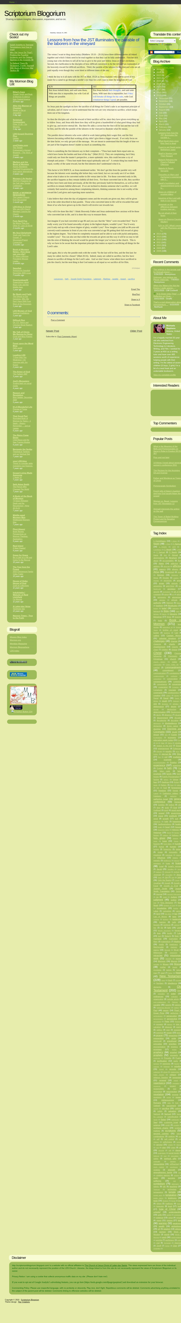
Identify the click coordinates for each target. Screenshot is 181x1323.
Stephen (173, 1161)
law (175, 914)
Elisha (170, 743)
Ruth (176, 1103)
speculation (175, 1156)
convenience (162, 684)
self (158, 1139)
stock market (158, 1167)
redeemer (156, 1072)
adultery (156, 566)
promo (174, 1049)
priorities (172, 1044)
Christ (157, 653)
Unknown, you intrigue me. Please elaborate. (165, 278)
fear (155, 782)
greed (155, 819)
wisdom (166, 1229)
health (160, 827)
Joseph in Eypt (171, 886)
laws (174, 916)
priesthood (171, 1041)
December (164, 98)
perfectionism (158, 1016)
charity (172, 644)
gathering (173, 796)
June (161, 115)
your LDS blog (20, 461)
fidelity (155, 785)
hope (164, 841)
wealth (161, 1226)
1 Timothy (163, 547)
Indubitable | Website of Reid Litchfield (20, 594)
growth (166, 818)
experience (159, 765)
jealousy (159, 872)
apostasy (171, 589)
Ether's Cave (19, 92)
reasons (156, 1066)
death (164, 701)
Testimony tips (19, 609)
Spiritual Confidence (21, 313)
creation (157, 695)
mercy (156, 950)
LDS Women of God (22, 311)
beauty (155, 608)
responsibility (158, 1089)
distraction (157, 726)
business (167, 633)
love (159, 933)
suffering (157, 1181)
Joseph (167, 883)
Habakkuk (156, 821)
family (169, 774)
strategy (156, 1170)
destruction (171, 709)
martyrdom (173, 939)
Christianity (172, 656)
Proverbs (167, 1058)
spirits (155, 1159)
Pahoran (175, 1002)
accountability (168, 561)
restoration (157, 1092)
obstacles (157, 987)
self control (169, 1139)
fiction (176, 782)
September (164, 107)
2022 (159, 75)
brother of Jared (170, 630)
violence (159, 1217)
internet (176, 860)
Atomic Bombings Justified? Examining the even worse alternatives (23, 169)
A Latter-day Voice (21, 606)
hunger (173, 846)
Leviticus (167, 925)
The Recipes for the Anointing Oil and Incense (166, 471)
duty (166, 735)
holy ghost (159, 838)
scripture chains (160, 1128)
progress (174, 1047)
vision (158, 1220)
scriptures (170, 1130)
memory (174, 947)
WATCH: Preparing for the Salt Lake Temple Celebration (22, 183)
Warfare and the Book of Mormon (21, 163)
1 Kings (174, 541)
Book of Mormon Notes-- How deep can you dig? (21, 251)
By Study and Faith (22, 294)
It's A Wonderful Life (22, 407)
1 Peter (167, 544)
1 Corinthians (159, 541)
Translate (168, 44)
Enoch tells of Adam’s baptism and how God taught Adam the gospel (167, 493)
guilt (176, 819)
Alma (156, 572)
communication (159, 673)
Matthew (107, 279)
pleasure (168, 1027)
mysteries (157, 970)
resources (156, 1086)
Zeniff (159, 1246)
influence (161, 858)
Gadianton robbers (170, 793)
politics (159, 1030)
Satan (163, 1119)
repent (176, 1080)
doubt (174, 732)
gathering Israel (160, 799)
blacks (164, 614)
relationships (175, 1072)
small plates (162, 1153)
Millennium (157, 953)
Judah (165, 897)
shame (170, 1145)
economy (172, 737)
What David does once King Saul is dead (168, 142)
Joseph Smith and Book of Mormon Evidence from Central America (23, 96)
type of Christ (167, 1209)
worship (159, 1240)
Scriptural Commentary (19, 121)
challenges (159, 641)
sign (164, 1147)
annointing (157, 586)
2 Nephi (167, 549)
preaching (173, 1035)
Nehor (170, 973)
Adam (161, 563)
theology (165, 1201)
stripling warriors (163, 1175)
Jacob (159, 869)
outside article (173, 999)
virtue (170, 1218)
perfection (174, 1013)
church (173, 659)
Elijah (162, 743)
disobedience (171, 723)
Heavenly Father (163, 830)
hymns (156, 849)
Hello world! (17, 348)
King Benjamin (166, 903)
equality (168, 751)
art (173, 594)
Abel (165, 555)
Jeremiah (157, 875)
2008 (159, 251)
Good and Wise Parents (22, 337)
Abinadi (175, 555)
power (169, 1032)
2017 (159, 89)
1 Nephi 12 (17, 477)
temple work (157, 1195)
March (162, 124)
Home (12, 2)
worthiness (169, 1240)
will (159, 1229)
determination (159, 712)
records (172, 1069)
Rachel (176, 1064)
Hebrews (175, 830)
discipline (174, 721)
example (167, 759)
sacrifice (131, 279)
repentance (159, 1083)
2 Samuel (160, 552)
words (167, 1234)
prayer (159, 1035)
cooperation (163, 687)
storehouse (174, 1167)
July (161, 113)
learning (162, 922)
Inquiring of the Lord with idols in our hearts (169, 199)
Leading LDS (19, 355)
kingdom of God (169, 905)
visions (170, 1220)
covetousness (173, 693)
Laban (155, 911)
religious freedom (160, 1078)
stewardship (158, 1164)
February (163, 127)
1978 (174, 547)
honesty (175, 838)
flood (172, 785)
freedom (162, 790)
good (166, 810)
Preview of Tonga (20, 409)
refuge (165, 1072)
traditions (169, 1204)
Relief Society (158, 1075)
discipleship (161, 721)
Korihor (175, 908)
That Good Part (20, 416)
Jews (159, 877)
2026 (159, 69)
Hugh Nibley (167, 844)
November (164, 101)
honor (155, 841)
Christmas (157, 659)
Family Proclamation (170, 777)
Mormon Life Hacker (22, 178)
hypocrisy (167, 849)
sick (157, 1147)
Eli (157, 743)
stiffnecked (174, 1164)
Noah (170, 980)
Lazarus (156, 919)
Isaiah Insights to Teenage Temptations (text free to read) (21, 47)
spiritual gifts (170, 1158)
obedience (172, 983)
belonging (175, 608)
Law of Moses (160, 917)
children (164, 650)
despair (156, 709)
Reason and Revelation (18, 394)
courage (172, 690)
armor (166, 595)
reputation (175, 1083)
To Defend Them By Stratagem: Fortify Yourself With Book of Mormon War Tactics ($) (22, 66)
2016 (159, 92)
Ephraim (159, 751)
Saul (155, 1122)
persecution (171, 1016)
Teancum (156, 1189)
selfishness (167, 1142)
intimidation (157, 863)
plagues (169, 1024)
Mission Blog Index (18, 637)
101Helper (136, 268)
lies (154, 928)
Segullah (17, 268)
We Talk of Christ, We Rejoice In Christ (22, 333)
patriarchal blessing (163, 1008)
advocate (166, 566)
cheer (155, 650)
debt (155, 704)
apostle (156, 592)
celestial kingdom (167, 638)
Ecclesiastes (157, 737)
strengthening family (162, 1172)
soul (165, 1156)
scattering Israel (171, 1122)
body (160, 621)
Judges (174, 897)
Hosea (176, 841)
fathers (166, 779)
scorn (167, 1125)
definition (176, 704)
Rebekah (166, 1066)
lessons (156, 925)
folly (158, 788)
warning (163, 1223)
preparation (158, 1038)
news (163, 980)
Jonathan (157, 883)
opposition (161, 994)
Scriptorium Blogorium (34, 13)
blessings (157, 617)
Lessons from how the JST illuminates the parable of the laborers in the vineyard (93, 41)
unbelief (156, 1212)
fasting (156, 780)
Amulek (166, 578)
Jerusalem (169, 875)
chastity (175, 647)
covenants (158, 692)
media (161, 944)
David (165, 698)
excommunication (159, 762)
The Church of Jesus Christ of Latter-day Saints (106, 1265)
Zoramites (156, 1248)
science (156, 1125)
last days (168, 914)
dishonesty (157, 723)
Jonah (177, 880)
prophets (158, 1055)
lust (159, 936)
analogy (176, 578)
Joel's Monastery (21, 381)
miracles (157, 955)
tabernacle (175, 1184)
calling (156, 635)
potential (159, 1033)
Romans (157, 1103)
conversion (58, 279)
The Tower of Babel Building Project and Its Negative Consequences (165, 519)
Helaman (157, 832)
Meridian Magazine (18, 643)
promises (157, 1049)
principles (157, 1044)
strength (171, 1170)
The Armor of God (21, 372)
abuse (155, 561)
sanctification (172, 1117)
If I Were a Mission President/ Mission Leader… (20, 258)
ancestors (168, 581)
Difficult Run (19, 320)
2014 (159, 234)
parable (115, 279)
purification (162, 1061)
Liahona (176, 925)
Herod (169, 833)
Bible (166, 611)
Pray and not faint (161, 457)
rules (169, 1103)
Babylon (169, 603)
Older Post (136, 331)
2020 (159, 81)
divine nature (172, 726)
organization (158, 999)
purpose (156, 1064)
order (173, 993)
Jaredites (170, 869)
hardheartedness (165, 824)
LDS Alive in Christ (22, 207)
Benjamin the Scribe (22, 449)
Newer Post (52, 331)
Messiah (167, 950)
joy (157, 897)
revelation (158, 1094)
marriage (157, 939)
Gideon (171, 805)
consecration (172, 679)
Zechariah (167, 1243)
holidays (165, 835)
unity (160, 1215)
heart (167, 827)
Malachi (168, 936)
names (169, 970)
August (162, 110)
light (169, 927)
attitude (174, 600)
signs (173, 1148)
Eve (159, 757)
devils (158, 715)
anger (161, 583)
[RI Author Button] (21, 711)
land (158, 914)
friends (175, 791)
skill (170, 1150)
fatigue (175, 780)
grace (160, 816)
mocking (168, 959)
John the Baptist (165, 880)
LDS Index (14, 651)
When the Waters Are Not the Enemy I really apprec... (166, 286)
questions (166, 1064)
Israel (161, 866)
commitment (168, 670)
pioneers (159, 1024)
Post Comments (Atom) (67, 337)
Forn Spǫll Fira (20, 221)
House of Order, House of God (20, 582)
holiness (175, 835)
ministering (173, 953)
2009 (159, 248)
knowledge (161, 908)
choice (174, 649)
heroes (176, 833)
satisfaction (175, 1119)
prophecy (158, 1052)
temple (172, 1192)
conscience (157, 679)
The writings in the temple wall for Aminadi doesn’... (166, 270)
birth (177, 611)
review (168, 1097)
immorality (173, 852)
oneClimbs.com (20, 145)
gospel (161, 813)
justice (173, 900)
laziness (166, 919)
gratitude (173, 816)
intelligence (167, 860)
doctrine (157, 729)
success (171, 1178)
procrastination (159, 1047)
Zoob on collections (21, 586)
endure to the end (164, 746)
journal (159, 894)
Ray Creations (24, 1302)
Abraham (173, 558)
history (156, 835)
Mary (155, 942)
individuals (169, 855)
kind (154, 903)
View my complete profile (164, 375)
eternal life (166, 754)
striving (176, 1175)
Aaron (155, 555)
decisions (165, 704)
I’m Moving (17, 599)
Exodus (173, 762)
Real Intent (18, 546)
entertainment (163, 749)
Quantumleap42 (20, 280)
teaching (173, 1186)
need (163, 973)
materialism (166, 942)
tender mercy (158, 1198)
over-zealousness (159, 1002)
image (160, 852)
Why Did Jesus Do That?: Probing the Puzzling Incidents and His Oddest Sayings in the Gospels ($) (22, 56)
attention (162, 600)
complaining (174, 673)
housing (156, 844)
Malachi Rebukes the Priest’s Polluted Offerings (167, 162)
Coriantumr (157, 690)
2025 (159, 72)
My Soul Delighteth (22, 233)
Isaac (168, 863)
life (162, 928)
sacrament (171, 1105)
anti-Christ (170, 586)
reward (123, 279)
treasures (160, 1206)
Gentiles (161, 805)
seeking (171, 1137)
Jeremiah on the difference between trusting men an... (168, 206)
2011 (159, 242)
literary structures (164, 930)
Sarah (155, 1119)
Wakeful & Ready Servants (166, 169)
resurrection (171, 1091)
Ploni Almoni (19, 529)
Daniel (156, 698)
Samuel (167, 1114)
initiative (175, 858)
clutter (174, 662)
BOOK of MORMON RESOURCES (22, 194)
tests (155, 1201)
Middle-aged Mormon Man (19, 516)
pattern (176, 1008)
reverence (157, 1097)
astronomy (162, 597)
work (164, 1237)
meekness (173, 944)
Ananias (156, 580)
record (161, 1069)
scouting (176, 1125)
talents (156, 1187)
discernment (162, 718)
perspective (172, 1019)
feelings (165, 782)
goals (167, 808)
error (177, 751)
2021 (159, 78)
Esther (155, 754)
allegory (175, 569)
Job (166, 877)
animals (174, 583)
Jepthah (176, 872)
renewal (162, 1080)
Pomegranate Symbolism (164, 486)
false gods (165, 771)
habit (166, 822)
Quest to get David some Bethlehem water (169, 148)
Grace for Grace (20, 555)
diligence (168, 715)
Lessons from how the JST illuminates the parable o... (168, 135)
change (174, 641)
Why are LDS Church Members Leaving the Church (22, 211)
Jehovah (168, 872)
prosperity (174, 1055)
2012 (159, 239)
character (157, 644)
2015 (159, 95)
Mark (177, 936)
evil (165, 757)
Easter (174, 734)
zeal (158, 1243)
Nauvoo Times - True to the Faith (23, 617)
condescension (158, 676)
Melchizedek (158, 947)
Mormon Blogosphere (19, 647)
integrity (156, 861)
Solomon (156, 1156)
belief (164, 608)
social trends (174, 1153)
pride (174, 1038)
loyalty (169, 933)
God (175, 807)
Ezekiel (160, 768)
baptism (159, 605)
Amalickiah (169, 572)
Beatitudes (172, 605)
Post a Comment (58, 320)
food (165, 788)
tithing (159, 1204)
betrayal (156, 611)
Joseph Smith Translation (81, 279)
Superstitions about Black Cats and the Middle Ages (21, 284)
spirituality (156, 1161)
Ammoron (174, 575)
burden (156, 633)
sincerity (161, 1150)
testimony (172, 1198)
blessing (173, 614)
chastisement (159, 647)
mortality (156, 964)
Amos (155, 578)
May (161, 118)
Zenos (167, 1246)
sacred (155, 1108)
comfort (156, 668)
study (155, 1178)
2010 (159, 245)
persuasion (157, 1021)
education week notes (163, 740)
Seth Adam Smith (21, 484)
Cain (176, 633)
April (161, 121)
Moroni (174, 961)
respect (173, 1086)
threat (173, 1201)
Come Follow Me (172, 664)
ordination (174, 996)
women (162, 1232)
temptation (170, 1195)
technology (172, 1189)
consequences (159, 681)
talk (164, 1187)
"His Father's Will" (20, 374)
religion (173, 1075)
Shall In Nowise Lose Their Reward (167, 154)
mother (163, 967)
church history (159, 662)
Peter (167, 1021)
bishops (156, 614)
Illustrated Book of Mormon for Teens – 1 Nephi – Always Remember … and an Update (22, 423)
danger (176, 695)
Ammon (160, 575)
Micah (176, 950)
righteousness (167, 1100)
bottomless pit (168, 627)
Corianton (175, 687)
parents (168, 1005)
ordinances (158, 996)
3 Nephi (173, 552)
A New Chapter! (19, 548)
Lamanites (167, 911)
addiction (174, 564)
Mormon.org (15, 640)
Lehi (174, 922)
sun (174, 1181)
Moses (166, 964)
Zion (175, 1246)
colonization (157, 664)
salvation (172, 1111)
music (174, 967)
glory (158, 808)
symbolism (159, 1183)
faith (67, 279)
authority (157, 603)
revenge (175, 1095)
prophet (173, 1052)
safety (159, 1111)
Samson (156, 1114)
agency (162, 569)
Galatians (157, 796)
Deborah (176, 701)
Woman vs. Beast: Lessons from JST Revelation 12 (165, 502)
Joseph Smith (160, 888)
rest (174, 1089)
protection (156, 1058)
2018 (159, 87)
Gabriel (155, 793)
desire (173, 706)
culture (168, 695)
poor (168, 1030)
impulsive (157, 855)
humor (161, 847)
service (159, 1144)
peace (166, 1010)
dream (156, 734)
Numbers (160, 983)
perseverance (158, 1019)
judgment (98, 279)
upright (169, 1215)
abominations (158, 558)
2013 (159, 236)
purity (176, 1061)
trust (170, 1206)
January (163, 130)
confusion (174, 676)
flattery (164, 785)
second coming (161, 1133)
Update (16, 138)
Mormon (161, 961)
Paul (155, 1010)
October (163, 104)
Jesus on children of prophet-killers (167, 193)
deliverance (158, 706)
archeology (167, 592)
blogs (169, 617)
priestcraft (157, 1041)
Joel (172, 877)
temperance (158, 1192)
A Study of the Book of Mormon (22, 497)
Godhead (157, 810)
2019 (159, 84)
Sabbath (156, 1106)
